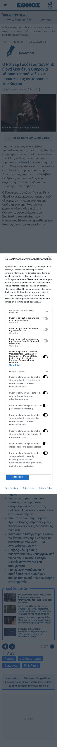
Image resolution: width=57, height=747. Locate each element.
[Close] (51, 259)
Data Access (28, 488)
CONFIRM (17, 477)
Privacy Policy (45, 488)
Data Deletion (11, 488)
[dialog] (28, 373)
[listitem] (28, 311)
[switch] (45, 318)
